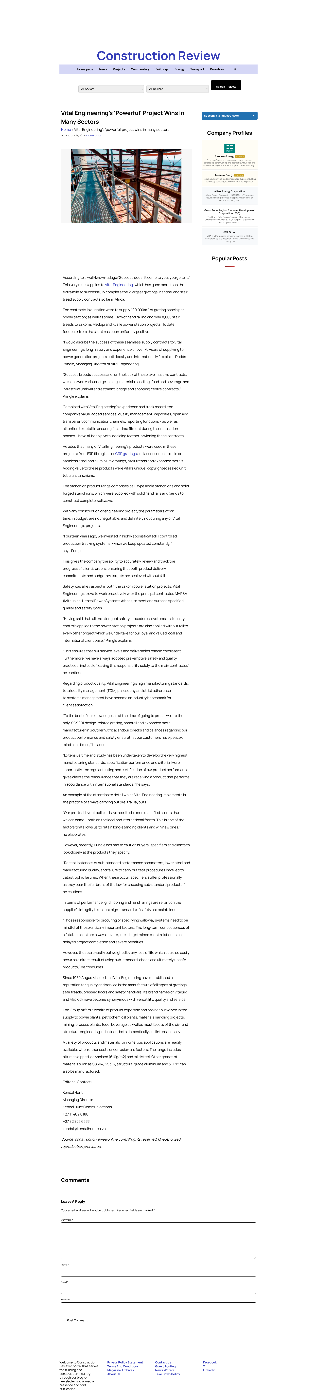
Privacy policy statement (125, 1362)
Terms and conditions (123, 1366)
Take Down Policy (167, 1374)
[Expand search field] (235, 69)
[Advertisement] (158, 23)
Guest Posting (165, 1366)
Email (64, 1282)
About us (113, 1374)
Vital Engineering (119, 284)
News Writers (165, 1370)
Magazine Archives (120, 1370)
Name (65, 1264)
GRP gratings (126, 453)
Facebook (210, 1362)
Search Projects (226, 86)
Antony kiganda (93, 135)
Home (66, 129)
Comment (67, 1219)
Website (65, 1299)
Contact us (163, 1362)
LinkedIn (209, 1370)
